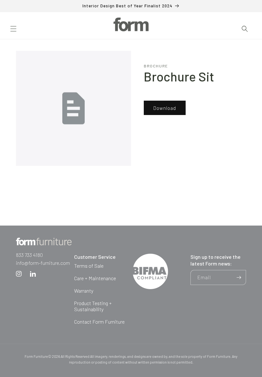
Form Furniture (36, 356)
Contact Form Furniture (99, 322)
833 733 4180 (29, 255)
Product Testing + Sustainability (93, 306)
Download (164, 108)
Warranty (83, 291)
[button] (13, 29)
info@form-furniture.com (43, 263)
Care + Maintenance (95, 278)
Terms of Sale (89, 266)
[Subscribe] (239, 277)
